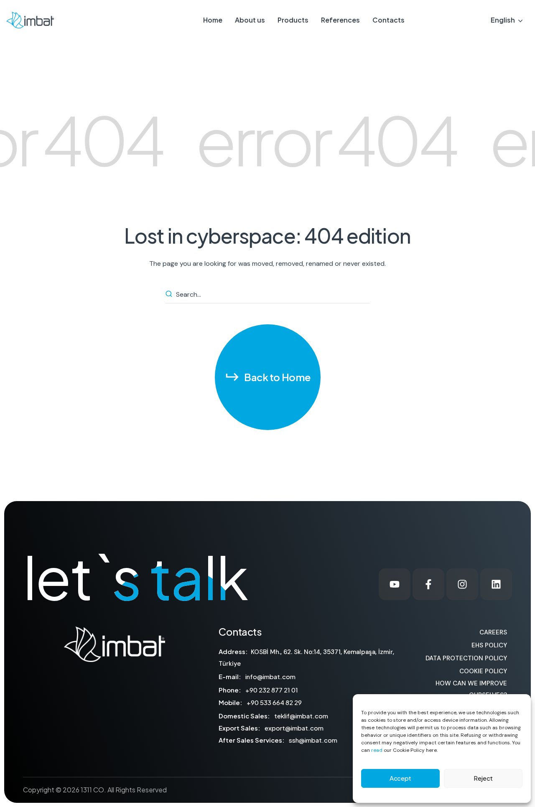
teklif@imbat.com (301, 716)
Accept (400, 778)
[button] (268, 377)
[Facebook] (428, 584)
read (376, 750)
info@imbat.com (270, 676)
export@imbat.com (294, 728)
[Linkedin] (496, 584)
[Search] (170, 294)
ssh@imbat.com (313, 740)
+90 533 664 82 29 (274, 702)
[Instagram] (462, 584)
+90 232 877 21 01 (271, 690)
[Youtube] (394, 584)
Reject (483, 778)
